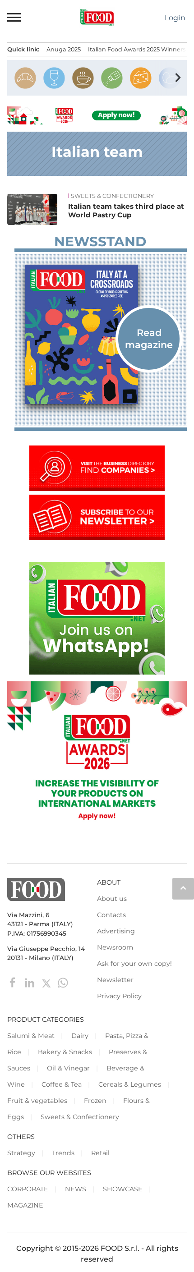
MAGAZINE (25, 1205)
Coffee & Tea (62, 1084)
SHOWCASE (123, 1189)
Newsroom (115, 947)
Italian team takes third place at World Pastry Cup (126, 211)
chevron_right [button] (178, 78)
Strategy (21, 1153)
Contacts (111, 915)
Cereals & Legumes (129, 1084)
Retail (100, 1153)
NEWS (75, 1189)
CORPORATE (27, 1189)
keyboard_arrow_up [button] (183, 887)
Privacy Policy (119, 996)
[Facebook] (13, 982)
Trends (63, 1153)
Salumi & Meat (31, 1036)
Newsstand (100, 241)
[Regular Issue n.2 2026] (100, 334)
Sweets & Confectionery (112, 196)
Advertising (116, 931)
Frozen (95, 1101)
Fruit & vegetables (37, 1101)
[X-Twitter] (47, 982)
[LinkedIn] (30, 982)
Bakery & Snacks (65, 1052)
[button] (14, 17)
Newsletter (115, 980)
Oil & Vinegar (68, 1068)
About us (112, 899)
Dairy (79, 1036)
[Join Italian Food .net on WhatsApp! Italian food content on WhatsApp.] (97, 672)
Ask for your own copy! (134, 964)
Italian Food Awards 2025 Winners (136, 49)
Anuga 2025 (63, 49)
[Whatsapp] (63, 982)
